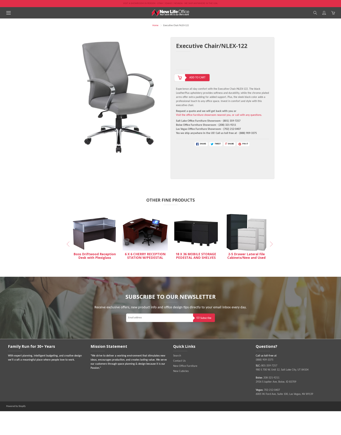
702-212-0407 (272, 390)
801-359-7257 (269, 365)
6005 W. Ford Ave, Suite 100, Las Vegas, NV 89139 (284, 394)
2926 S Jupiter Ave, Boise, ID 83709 (276, 381)
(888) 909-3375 (264, 359)
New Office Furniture (185, 366)
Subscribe (205, 318)
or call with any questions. (247, 115)
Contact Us (179, 361)
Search (177, 355)
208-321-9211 (271, 377)
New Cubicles (181, 371)
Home (155, 25)
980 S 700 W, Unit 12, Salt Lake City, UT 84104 (282, 369)
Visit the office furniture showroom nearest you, (203, 115)
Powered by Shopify (16, 406)
